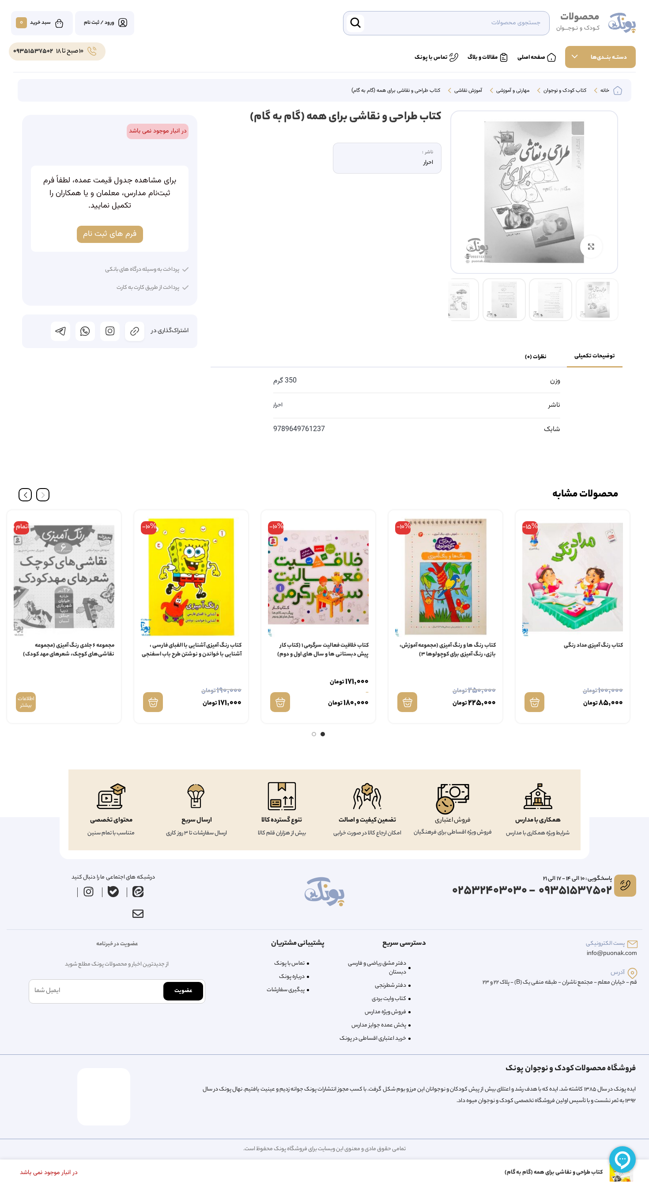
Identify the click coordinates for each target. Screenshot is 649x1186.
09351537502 (33, 51)
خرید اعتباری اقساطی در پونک (373, 1038)
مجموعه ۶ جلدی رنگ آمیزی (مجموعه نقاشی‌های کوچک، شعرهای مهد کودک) (68, 650)
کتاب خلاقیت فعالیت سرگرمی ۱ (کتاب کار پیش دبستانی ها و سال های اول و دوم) (323, 650)
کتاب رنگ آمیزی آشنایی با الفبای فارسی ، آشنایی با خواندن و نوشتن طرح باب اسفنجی (191, 650)
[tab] (595, 357)
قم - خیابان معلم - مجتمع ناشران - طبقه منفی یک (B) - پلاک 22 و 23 (560, 982)
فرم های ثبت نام (109, 234)
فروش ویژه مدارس (385, 1012)
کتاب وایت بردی (389, 999)
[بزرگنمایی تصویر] (591, 246)
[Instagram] (89, 892)
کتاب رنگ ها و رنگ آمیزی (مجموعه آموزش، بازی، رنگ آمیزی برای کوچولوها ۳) (448, 650)
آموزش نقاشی (467, 91)
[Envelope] (138, 914)
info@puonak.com (612, 954)
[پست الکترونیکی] (632, 944)
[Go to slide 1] (323, 734)
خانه (604, 91)
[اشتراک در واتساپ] (85, 331)
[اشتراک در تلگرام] (60, 331)
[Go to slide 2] (314, 734)
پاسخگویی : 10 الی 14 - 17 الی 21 (577, 878)
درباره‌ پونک (292, 976)
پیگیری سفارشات (286, 990)
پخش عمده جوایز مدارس (378, 1025)
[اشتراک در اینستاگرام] (110, 331)
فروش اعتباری (453, 820)
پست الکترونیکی (605, 943)
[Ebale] (113, 892)
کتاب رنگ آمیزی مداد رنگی (593, 645)
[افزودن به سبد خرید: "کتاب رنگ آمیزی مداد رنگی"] (534, 702)
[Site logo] (622, 23)
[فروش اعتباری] (452, 799)
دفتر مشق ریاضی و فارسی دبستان (377, 968)
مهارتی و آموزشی (512, 91)
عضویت (183, 991)
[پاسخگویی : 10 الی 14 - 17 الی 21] (625, 886)
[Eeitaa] (138, 892)
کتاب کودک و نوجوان (564, 91)
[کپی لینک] (134, 331)
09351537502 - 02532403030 (532, 891)
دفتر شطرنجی (390, 985)
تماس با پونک (289, 963)
